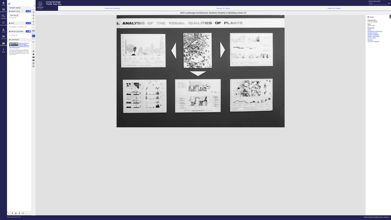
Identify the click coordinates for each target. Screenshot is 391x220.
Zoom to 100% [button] (33, 27)
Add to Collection (33, 54)
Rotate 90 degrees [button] (33, 24)
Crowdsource (3, 45)
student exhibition (373, 34)
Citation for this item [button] (33, 66)
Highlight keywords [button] (33, 48)
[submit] (389, 3)
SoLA (369, 29)
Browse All (3, 11)
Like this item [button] (33, 57)
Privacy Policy (10, 217)
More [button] (3, 52)
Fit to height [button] (33, 21)
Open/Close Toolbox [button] (35, 3)
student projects (373, 33)
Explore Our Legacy (334, 8)
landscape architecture (375, 31)
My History (3, 25)
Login (3, 31)
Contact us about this (33, 60)
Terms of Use (17, 217)
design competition (374, 36)
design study (372, 37)
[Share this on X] (8, 212)
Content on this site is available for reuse (373, 217)
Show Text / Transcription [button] (33, 41)
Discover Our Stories (223, 8)
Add (27, 11)
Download (33, 51)
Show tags (13, 15)
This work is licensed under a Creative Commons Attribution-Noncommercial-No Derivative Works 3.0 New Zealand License (19, 45)
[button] (33, 36)
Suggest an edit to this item (9, 4)
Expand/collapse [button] (390, 16)
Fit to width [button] (33, 18)
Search (3, 18)
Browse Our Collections (112, 8)
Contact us (386, 217)
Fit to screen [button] (33, 15)
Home (3, 5)
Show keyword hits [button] (33, 45)
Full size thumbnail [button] (33, 12)
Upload (3, 38)
